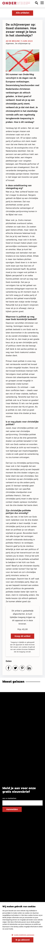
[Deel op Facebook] (8, 668)
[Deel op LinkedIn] (29, 668)
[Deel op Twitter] (15, 668)
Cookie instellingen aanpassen (24, 935)
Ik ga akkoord (23, 940)
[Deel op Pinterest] (22, 668)
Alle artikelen (22, 13)
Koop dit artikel (22, 636)
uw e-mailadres (9, 798)
